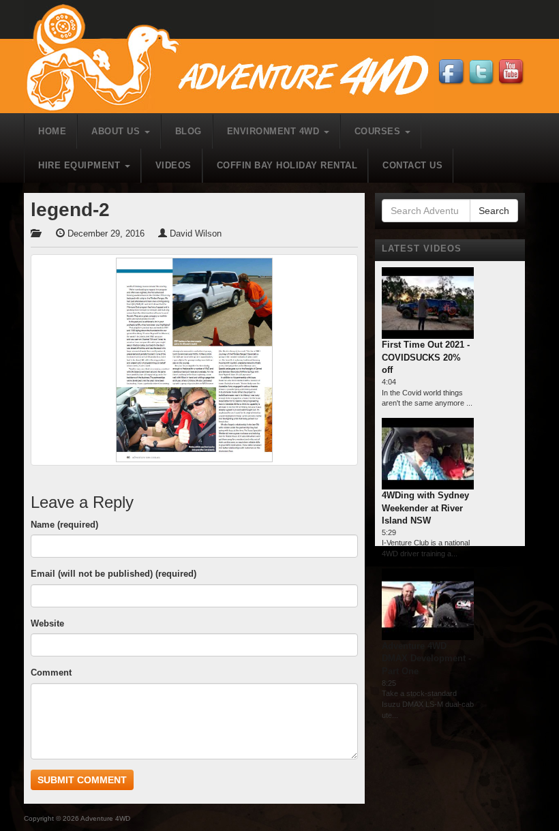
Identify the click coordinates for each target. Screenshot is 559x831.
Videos (173, 165)
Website (47, 623)
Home (52, 131)
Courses (379, 131)
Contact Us (412, 165)
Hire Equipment (80, 165)
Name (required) (64, 524)
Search (494, 210)
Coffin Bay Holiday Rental (287, 165)
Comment (51, 672)
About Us (117, 131)
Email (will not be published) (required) (113, 574)
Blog (188, 131)
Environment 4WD (274, 131)
